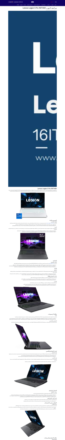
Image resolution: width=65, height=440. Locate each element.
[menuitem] (55, 5)
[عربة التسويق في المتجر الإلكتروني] (22, 2)
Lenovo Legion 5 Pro (51, 263)
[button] (56, 2)
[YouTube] (51, 2)
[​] (54, 2)
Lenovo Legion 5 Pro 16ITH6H (50, 223)
